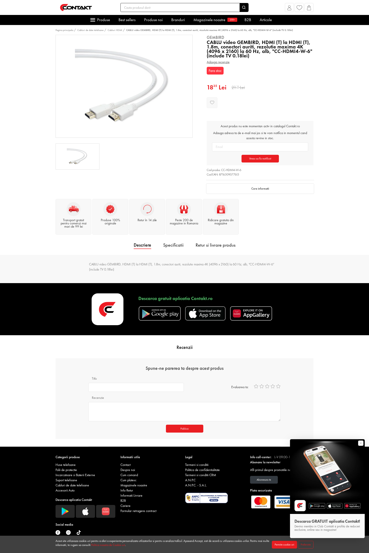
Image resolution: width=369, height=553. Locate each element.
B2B (248, 19)
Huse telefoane (66, 464)
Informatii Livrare (131, 495)
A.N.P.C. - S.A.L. (196, 485)
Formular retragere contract (138, 511)
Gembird (215, 37)
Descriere (142, 245)
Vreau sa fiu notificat (260, 158)
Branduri (178, 19)
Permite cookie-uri (284, 544)
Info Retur (126, 490)
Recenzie (98, 397)
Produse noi (153, 19)
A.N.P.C (190, 480)
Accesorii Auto (65, 490)
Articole (266, 19)
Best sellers (127, 19)
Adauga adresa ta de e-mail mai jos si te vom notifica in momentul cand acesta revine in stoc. (260, 135)
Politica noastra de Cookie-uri (108, 545)
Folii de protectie (66, 470)
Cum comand (129, 475)
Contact (125, 464)
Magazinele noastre (214, 19)
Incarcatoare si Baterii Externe (75, 475)
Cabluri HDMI (115, 30)
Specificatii (173, 245)
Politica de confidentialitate (202, 470)
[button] (289, 8)
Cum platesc (128, 480)
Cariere (125, 505)
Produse (103, 19)
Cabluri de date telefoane (90, 30)
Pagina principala (64, 30)
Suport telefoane (66, 480)
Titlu (94, 378)
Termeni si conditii (196, 464)
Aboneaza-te (264, 479)
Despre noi (127, 470)
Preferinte (306, 544)
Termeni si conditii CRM (200, 475)
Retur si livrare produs (216, 245)
